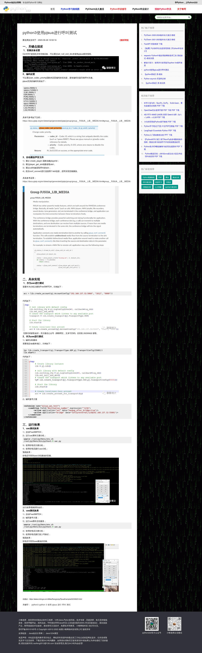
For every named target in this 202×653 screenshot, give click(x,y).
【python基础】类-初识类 (155, 83)
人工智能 (158, 187)
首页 (52, 8)
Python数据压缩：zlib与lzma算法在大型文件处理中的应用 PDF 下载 (163, 155)
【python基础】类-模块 (153, 74)
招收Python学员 (163, 8)
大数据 (168, 182)
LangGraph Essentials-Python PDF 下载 (160, 130)
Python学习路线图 (70, 8)
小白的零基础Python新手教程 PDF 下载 (160, 121)
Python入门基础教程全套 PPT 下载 (158, 135)
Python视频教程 (149, 177)
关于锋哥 (181, 8)
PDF (160, 177)
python (42, 604)
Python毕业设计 (140, 8)
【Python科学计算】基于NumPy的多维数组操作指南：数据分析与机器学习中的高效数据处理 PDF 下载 (163, 140)
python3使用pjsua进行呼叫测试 (156, 69)
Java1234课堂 (52, 633)
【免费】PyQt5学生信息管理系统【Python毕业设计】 (163, 49)
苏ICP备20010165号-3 (28, 629)
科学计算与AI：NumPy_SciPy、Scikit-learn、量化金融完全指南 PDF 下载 (163, 104)
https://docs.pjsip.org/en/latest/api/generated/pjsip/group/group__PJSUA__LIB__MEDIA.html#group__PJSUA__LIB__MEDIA (76, 120)
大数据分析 (147, 187)
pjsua (54, 604)
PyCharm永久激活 (94, 8)
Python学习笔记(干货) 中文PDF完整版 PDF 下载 (163, 126)
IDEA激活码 (147, 182)
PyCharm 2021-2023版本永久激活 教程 (159, 39)
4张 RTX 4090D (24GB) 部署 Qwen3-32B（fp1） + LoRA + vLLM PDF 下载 (163, 116)
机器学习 (158, 182)
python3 (35, 604)
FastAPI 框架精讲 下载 (153, 44)
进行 (59, 604)
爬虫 (167, 177)
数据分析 (176, 177)
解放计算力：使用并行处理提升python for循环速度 (163, 64)
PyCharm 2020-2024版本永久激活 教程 (159, 35)
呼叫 (64, 604)
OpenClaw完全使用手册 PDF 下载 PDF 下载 (161, 110)
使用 (50, 604)
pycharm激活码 (171, 187)
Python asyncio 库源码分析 (155, 78)
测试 (68, 604)
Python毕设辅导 (118, 8)
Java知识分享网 (35, 633)
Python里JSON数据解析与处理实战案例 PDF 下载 (163, 147)
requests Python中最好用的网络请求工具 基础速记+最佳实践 (163, 56)
